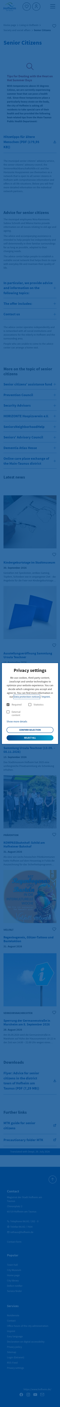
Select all (30, 737)
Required (17, 704)
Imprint (46, 696)
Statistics (38, 704)
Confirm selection (30, 729)
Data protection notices (27, 696)
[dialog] (29, 704)
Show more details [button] (17, 721)
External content (16, 713)
